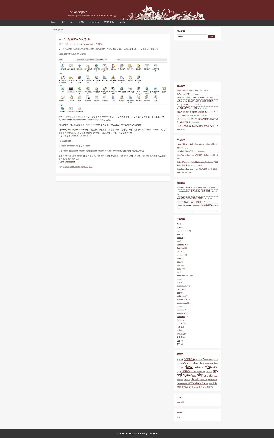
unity (179, 306)
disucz (179, 251)
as (178, 241)
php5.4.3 (84, 167)
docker (188, 363)
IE (185, 367)
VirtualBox (203, 379)
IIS (64, 167)
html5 (179, 268)
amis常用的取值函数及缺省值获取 (190, 198)
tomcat (187, 379)
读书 (178, 341)
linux (179, 279)
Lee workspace (77, 12)
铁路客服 (180, 402)
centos (189, 359)
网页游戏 (185, 387)
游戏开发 (180, 334)
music (209, 371)
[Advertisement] (192, 60)
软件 (178, 344)
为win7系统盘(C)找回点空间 (187, 90)
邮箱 (204, 387)
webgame (180, 310)
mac (178, 282)
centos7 (199, 359)
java (189, 367)
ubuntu (195, 379)
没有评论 (99, 44)
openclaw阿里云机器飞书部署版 (189, 202)
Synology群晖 (182, 299)
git (213, 363)
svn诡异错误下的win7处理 (187, 108)
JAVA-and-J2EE (182, 275)
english (123, 22)
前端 (178, 327)
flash (179, 262)
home (53, 22)
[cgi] (113, 85)
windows (185, 384)
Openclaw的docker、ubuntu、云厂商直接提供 (194, 205)
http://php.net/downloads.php (75, 130)
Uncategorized (182, 303)
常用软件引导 (109, 22)
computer (180, 244)
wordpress (181, 313)
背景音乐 (193, 387)
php (178, 293)
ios (178, 272)
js (208, 367)
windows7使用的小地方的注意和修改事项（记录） (196, 126)
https (181, 367)
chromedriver (208, 359)
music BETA (94, 22)
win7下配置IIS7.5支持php (75, 39)
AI (178, 224)
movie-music (182, 286)
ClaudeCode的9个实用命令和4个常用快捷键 (193, 191)
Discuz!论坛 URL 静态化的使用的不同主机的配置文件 (197, 144)
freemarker (208, 363)
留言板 (81, 22)
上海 (206, 384)
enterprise (81, 44)
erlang (179, 258)
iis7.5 (67, 167)
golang (179, 265)
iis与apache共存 (183, 94)
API (71, 22)
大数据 (179, 330)
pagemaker (90, 44)
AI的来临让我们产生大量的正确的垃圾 (191, 188)
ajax (178, 227)
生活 (210, 384)
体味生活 (180, 323)
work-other (181, 317)
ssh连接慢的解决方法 (185, 151)
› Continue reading (67, 162)
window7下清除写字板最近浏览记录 (191, 98)
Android (180, 238)
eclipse (195, 363)
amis (178, 234)
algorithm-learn (182, 231)
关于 (63, 22)
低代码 (179, 320)
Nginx (187, 375)
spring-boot (181, 296)
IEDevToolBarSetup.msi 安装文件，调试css (193, 155)
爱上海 (179, 337)
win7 (90, 167)
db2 (183, 363)
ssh (182, 379)
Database (180, 248)
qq (205, 375)
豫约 (201, 387)
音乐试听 (209, 387)
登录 (178, 417)
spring (210, 375)
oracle (194, 376)
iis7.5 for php (75, 167)
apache (180, 359)
